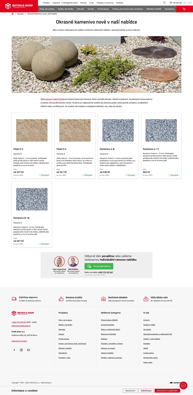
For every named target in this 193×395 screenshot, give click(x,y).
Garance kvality (74, 297)
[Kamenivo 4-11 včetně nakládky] (161, 146)
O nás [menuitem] (91, 3)
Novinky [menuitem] (83, 3)
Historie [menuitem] (146, 320)
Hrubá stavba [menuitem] (103, 8)
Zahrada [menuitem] (80, 8)
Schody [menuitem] (91, 8)
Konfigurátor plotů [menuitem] (70, 3)
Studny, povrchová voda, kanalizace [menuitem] (127, 8)
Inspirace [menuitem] (56, 3)
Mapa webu (147, 362)
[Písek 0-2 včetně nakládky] (32, 146)
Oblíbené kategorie (111, 312)
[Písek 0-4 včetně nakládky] (75, 146)
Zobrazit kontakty (19, 341)
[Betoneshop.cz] (19, 6)
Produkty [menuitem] (46, 3)
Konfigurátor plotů (150, 358)
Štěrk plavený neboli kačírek (53, 99)
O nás (146, 312)
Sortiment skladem (117, 297)
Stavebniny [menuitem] (169, 8)
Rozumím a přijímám (167, 391)
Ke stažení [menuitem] (147, 329)
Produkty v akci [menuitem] (64, 358)
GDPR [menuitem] (145, 348)
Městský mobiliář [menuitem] (154, 8)
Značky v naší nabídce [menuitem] (151, 339)
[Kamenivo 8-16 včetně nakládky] (32, 214)
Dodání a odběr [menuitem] (149, 325)
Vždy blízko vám (159, 297)
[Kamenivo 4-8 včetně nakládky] (118, 146)
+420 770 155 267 (105, 272)
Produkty (63, 312)
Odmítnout (146, 391)
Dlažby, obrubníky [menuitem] (65, 8)
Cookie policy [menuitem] (148, 353)
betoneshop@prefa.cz (21, 326)
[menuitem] (109, 320)
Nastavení (130, 391)
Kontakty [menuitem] (119, 3)
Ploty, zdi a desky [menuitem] (47, 8)
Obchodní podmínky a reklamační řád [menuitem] (157, 334)
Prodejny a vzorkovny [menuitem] (105, 3)
